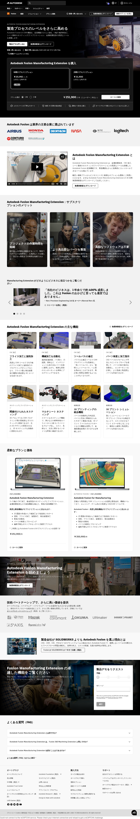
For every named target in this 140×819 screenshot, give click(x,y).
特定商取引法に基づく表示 (66, 813)
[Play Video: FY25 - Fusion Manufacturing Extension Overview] (37, 167)
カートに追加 (115, 97)
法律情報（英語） (51, 813)
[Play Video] (9, 184)
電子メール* (100, 685)
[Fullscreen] (65, 184)
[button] (75, 14)
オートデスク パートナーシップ (19, 611)
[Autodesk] (14, 3)
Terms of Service (113, 698)
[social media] (14, 804)
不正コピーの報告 (33, 813)
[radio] (40, 78)
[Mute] (57, 184)
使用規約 (42, 813)
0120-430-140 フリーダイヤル (49, 50)
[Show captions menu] (53, 184)
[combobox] (47, 3)
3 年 (34, 97)
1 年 (26, 97)
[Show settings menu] (61, 184)
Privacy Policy (100, 698)
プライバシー (11, 813)
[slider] (33, 184)
